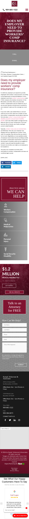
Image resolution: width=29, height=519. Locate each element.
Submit (21, 365)
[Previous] (1, 503)
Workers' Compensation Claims (15, 74)
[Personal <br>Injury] (5, 234)
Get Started (9, 285)
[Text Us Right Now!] (20, 516)
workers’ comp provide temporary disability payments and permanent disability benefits (13, 118)
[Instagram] (19, 420)
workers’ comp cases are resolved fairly (16, 129)
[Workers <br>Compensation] (5, 205)
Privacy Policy (14, 470)
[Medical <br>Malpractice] (5, 220)
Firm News (3, 74)
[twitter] (10, 420)
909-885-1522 (8, 408)
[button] (27, 9)
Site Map (14, 469)
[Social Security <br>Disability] (5, 249)
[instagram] (14, 420)
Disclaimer (14, 468)
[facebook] (5, 420)
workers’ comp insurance (18, 98)
